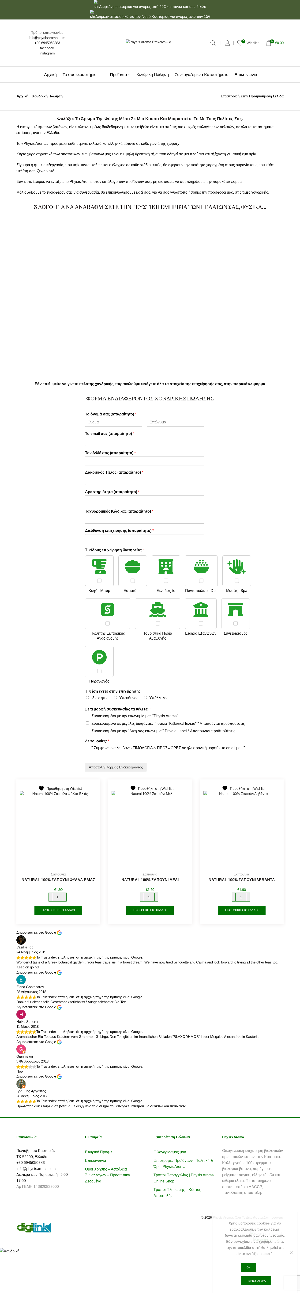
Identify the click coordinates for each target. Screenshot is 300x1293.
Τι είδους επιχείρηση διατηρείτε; (115, 550)
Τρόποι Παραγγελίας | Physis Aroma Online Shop (184, 1178)
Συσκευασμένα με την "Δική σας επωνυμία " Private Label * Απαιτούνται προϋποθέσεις (163, 731)
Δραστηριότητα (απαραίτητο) (112, 492)
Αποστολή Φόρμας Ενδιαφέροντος (116, 767)
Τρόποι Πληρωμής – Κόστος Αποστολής (177, 1193)
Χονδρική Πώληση (152, 74)
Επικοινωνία (245, 74)
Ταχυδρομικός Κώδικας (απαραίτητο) (119, 511)
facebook (47, 48)
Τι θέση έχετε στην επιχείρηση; (112, 691)
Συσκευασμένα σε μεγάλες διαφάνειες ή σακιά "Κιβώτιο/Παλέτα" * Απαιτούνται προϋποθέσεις (168, 723)
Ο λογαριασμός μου (170, 1152)
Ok (249, 1267)
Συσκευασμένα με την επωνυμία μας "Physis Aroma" (134, 716)
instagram (47, 53)
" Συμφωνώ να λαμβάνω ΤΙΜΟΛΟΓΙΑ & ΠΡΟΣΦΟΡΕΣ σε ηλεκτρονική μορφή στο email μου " (168, 748)
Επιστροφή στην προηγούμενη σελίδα (252, 96)
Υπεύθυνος (128, 698)
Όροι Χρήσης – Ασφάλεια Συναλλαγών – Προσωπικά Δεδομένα (107, 1175)
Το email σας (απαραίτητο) (109, 434)
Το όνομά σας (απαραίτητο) (110, 414)
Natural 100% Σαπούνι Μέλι (150, 880)
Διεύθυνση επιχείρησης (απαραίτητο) (119, 531)
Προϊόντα (118, 74)
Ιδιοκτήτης (99, 698)
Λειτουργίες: (97, 741)
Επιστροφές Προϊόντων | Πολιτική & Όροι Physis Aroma (183, 1164)
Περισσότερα (256, 1280)
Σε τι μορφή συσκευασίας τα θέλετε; (118, 709)
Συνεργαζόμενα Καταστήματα (202, 74)
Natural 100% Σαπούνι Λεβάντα (242, 880)
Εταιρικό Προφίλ (98, 1152)
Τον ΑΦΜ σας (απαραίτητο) (110, 453)
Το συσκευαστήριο (80, 74)
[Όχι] (291, 1252)
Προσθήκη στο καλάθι (58, 910)
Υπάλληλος (158, 698)
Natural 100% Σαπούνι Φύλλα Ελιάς (58, 880)
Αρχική (50, 74)
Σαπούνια (58, 874)
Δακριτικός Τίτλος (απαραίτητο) (114, 472)
